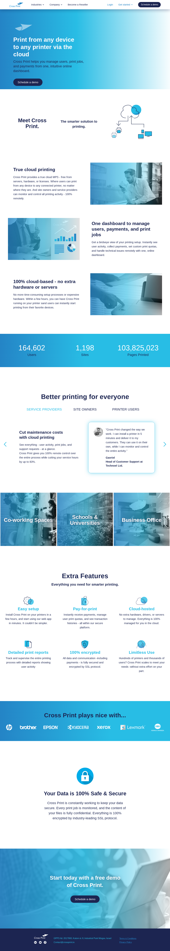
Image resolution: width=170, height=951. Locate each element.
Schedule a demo (28, 82)
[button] (5, 444)
